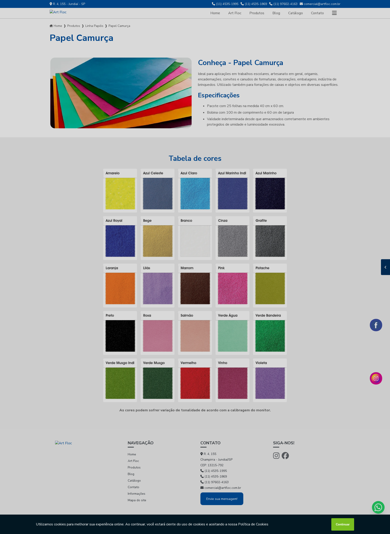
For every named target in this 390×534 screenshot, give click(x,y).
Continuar (343, 524)
